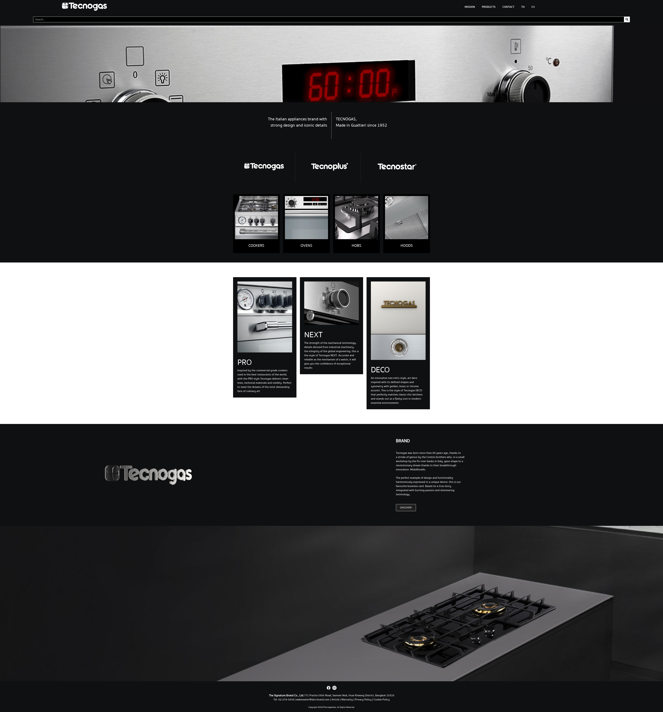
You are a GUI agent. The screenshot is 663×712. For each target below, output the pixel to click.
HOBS (356, 246)
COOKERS (256, 246)
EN (533, 7)
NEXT (313, 335)
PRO (244, 362)
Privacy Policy (363, 699)
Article (335, 699)
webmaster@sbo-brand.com (312, 699)
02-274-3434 (286, 699)
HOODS (407, 246)
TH (523, 7)
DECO (380, 370)
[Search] (627, 19)
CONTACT (508, 7)
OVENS (306, 246)
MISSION (470, 7)
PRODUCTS (489, 7)
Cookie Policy (382, 699)
